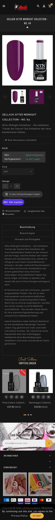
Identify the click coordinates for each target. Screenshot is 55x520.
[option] (18, 96)
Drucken (9, 214)
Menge (6, 181)
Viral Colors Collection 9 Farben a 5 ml (14, 402)
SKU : (7, 155)
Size (4, 167)
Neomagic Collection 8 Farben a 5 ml (41, 402)
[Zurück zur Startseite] (27, 28)
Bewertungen (27, 233)
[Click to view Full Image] (14, 484)
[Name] (49, 443)
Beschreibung (27, 227)
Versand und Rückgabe (27, 239)
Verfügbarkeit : (13, 159)
